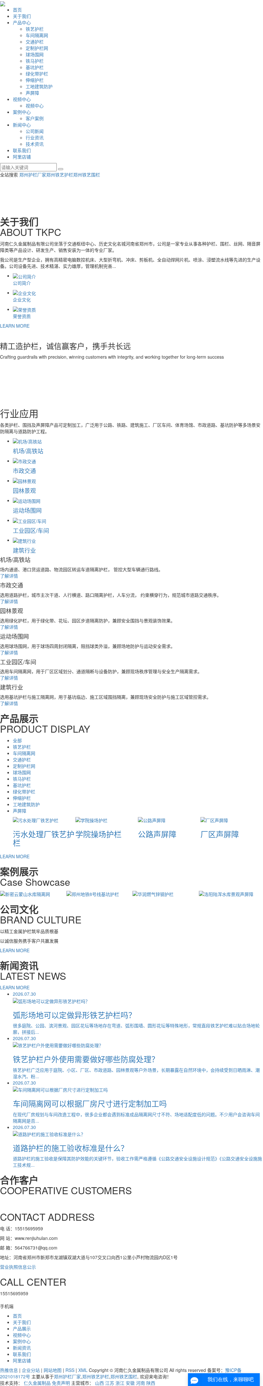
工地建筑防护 (39, 86)
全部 (17, 740)
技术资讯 (35, 144)
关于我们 (22, 16)
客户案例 (35, 118)
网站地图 (53, 1370)
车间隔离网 (37, 35)
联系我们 (22, 150)
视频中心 (22, 99)
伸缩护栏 (35, 80)
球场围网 (35, 54)
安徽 (130, 1383)
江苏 (109, 1383)
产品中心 (22, 22)
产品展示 (22, 1328)
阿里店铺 (22, 156)
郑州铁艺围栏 (86, 174)
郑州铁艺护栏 (59, 174)
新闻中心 (22, 124)
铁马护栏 (35, 61)
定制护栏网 (37, 48)
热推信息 (9, 1370)
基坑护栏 (35, 67)
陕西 (150, 1383)
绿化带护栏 (37, 73)
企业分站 (31, 1370)
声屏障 (32, 93)
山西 (99, 1383)
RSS (69, 1370)
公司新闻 (35, 131)
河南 (140, 1383)
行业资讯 (35, 137)
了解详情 (9, 575)
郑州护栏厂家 (32, 174)
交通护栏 (35, 41)
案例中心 (22, 112)
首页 (17, 9)
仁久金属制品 (37, 1383)
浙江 (119, 1383)
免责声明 (61, 1383)
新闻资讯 (22, 1347)
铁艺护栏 (35, 29)
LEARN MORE (15, 326)
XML (83, 1370)
